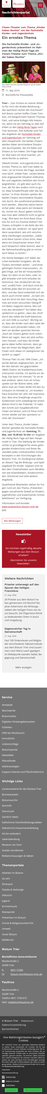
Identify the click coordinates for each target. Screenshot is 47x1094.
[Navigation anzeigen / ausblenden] (40, 5)
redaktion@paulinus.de (20, 1002)
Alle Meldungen (12, 520)
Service (7, 697)
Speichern (11, 1090)
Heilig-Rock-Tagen (27, 127)
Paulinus (8, 982)
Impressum (6, 1070)
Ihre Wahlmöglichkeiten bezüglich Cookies (23, 1039)
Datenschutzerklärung (14, 1066)
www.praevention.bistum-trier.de (20, 506)
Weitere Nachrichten (19, 578)
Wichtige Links (12, 781)
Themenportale (13, 865)
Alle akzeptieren (33, 1090)
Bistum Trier (10, 949)
